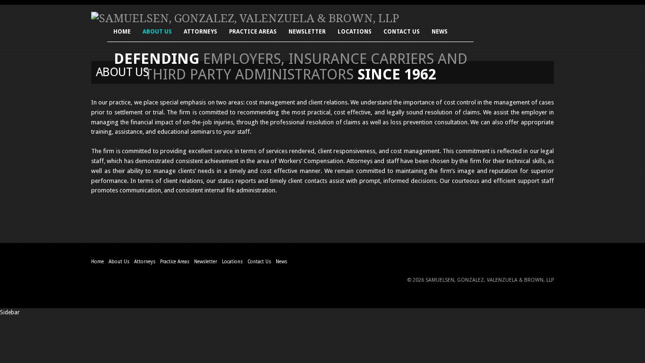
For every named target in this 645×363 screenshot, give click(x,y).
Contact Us (401, 32)
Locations (355, 32)
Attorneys (200, 32)
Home (122, 32)
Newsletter (307, 32)
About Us (157, 32)
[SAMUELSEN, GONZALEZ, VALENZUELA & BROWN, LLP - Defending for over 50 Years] (245, 18)
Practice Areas (253, 32)
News (440, 32)
